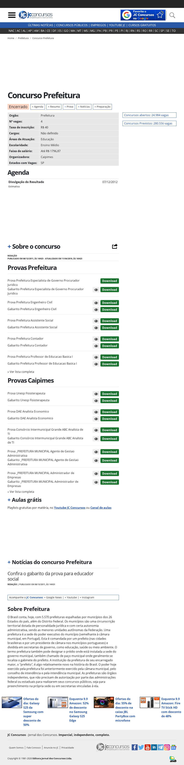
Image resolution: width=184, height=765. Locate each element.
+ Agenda (37, 106)
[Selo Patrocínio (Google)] (143, 15)
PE (116, 30)
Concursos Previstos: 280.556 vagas (148, 123)
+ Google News (53, 597)
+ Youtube (71, 597)
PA (99, 30)
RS (138, 30)
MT (79, 30)
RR (150, 30)
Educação (47, 139)
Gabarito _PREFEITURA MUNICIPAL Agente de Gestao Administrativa (43, 462)
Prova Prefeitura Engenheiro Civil (30, 302)
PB (105, 30)
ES (60, 30)
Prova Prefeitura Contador (25, 338)
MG (92, 30)
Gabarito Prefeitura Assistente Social (32, 327)
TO (174, 30)
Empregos (98, 25)
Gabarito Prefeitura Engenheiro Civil (32, 309)
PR (111, 30)
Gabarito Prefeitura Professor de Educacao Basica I (42, 363)
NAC (11, 30)
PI (122, 30)
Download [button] (109, 281)
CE (48, 30)
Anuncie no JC (51, 747)
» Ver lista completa (21, 372)
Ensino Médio (50, 145)
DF (54, 30)
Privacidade (67, 747)
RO (144, 30)
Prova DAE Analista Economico (28, 411)
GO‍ (66, 30)
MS (86, 30)
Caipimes (47, 157)
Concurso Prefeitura (43, 38)
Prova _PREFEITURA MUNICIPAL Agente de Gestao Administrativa (41, 453)
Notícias (84, 106)
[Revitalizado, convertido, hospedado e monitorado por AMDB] (173, 759)
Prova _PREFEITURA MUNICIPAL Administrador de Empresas (41, 475)
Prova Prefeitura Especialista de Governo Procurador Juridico (44, 283)
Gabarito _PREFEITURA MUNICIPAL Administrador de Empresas (43, 484)
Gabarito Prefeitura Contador (28, 345)
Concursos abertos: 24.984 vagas (146, 115)
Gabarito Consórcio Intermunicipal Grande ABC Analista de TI (45, 440)
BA (42, 30)
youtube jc (117, 25)
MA (73, 30)
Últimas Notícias (40, 25)
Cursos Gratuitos (142, 25)
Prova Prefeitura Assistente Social (30, 320)
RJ (127, 30)
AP (30, 30)
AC (18, 30)
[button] (96, 289)
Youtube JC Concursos (69, 508)
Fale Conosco (34, 747)
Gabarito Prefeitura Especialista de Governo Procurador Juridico (46, 291)
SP (162, 30)
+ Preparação (102, 106)
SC (156, 30)
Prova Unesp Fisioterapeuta (26, 393)
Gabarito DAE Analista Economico (30, 418)
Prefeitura (47, 115)
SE (167, 30)
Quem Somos (16, 747)
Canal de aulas (100, 508)
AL (24, 30)
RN (132, 30)
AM (36, 30)
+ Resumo (54, 106)
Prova (69, 106)
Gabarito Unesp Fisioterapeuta (28, 400)
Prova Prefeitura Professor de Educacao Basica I (40, 357)
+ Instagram (87, 597)
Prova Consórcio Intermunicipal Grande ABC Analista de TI (45, 432)
